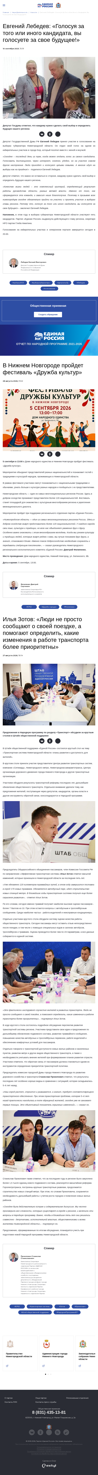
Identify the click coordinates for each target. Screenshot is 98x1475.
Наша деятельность (19, 12)
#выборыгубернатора (41, 283)
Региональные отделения (77, 1398)
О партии (9, 1398)
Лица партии (40, 1398)
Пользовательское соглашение (49, 1447)
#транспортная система (40, 1306)
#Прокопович (80, 1306)
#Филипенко (69, 607)
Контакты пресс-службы (45, 1402)
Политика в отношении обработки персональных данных (49, 1451)
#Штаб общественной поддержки (35, 1312)
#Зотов (62, 1306)
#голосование (49, 289)
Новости (33, 12)
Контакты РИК (11, 1402)
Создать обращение (48, 314)
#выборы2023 (18, 283)
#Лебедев (81, 283)
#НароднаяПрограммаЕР (67, 1312)
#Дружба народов (49, 607)
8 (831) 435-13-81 (49, 1412)
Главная (6, 12)
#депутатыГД (62, 283)
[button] (45, 1374)
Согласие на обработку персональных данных (49, 1453)
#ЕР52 (29, 607)
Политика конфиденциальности (49, 1449)
